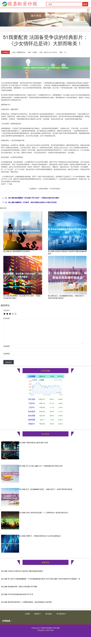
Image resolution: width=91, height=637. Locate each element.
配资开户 (38, 614)
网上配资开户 (61, 614)
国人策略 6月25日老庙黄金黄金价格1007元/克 (17, 594)
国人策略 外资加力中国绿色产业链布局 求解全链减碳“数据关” (22, 571)
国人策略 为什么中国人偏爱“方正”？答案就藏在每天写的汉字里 (41, 466)
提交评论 (8, 362)
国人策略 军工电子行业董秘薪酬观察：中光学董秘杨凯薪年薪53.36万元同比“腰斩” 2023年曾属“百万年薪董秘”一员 (40, 579)
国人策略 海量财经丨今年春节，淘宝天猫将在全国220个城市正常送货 (32, 202)
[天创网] (20, 3)
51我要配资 (5, 52)
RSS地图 (48, 628)
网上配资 (49, 614)
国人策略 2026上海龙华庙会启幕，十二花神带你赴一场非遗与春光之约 (43, 512)
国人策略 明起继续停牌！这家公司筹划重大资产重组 (19, 586)
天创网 (27, 614)
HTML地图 (55, 628)
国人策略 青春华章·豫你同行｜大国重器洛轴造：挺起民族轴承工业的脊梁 (26, 602)
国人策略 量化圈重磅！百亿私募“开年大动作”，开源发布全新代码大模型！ (34, 198)
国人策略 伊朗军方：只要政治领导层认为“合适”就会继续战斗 (40, 536)
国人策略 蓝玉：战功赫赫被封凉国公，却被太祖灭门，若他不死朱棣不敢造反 (45, 489)
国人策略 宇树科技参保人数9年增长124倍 (33, 442)
